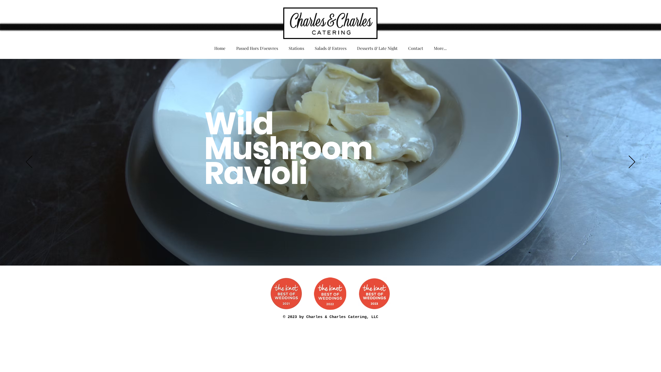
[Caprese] (412, 252)
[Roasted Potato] (407, 252)
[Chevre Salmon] (319, 252)
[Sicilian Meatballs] (300, 252)
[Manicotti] (370, 252)
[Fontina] (258, 252)
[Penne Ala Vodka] (398, 252)
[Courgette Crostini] (314, 252)
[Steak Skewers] (323, 252)
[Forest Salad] (277, 252)
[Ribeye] (268, 252)
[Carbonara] (309, 252)
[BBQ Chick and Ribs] (305, 252)
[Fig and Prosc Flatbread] (356, 252)
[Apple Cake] (388, 252)
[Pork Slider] (263, 252)
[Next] (632, 162)
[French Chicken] (272, 252)
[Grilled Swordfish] (365, 252)
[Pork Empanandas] (295, 252)
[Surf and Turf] (328, 252)
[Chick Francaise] (393, 252)
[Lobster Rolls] (374, 252)
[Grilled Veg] (342, 252)
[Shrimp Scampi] (402, 252)
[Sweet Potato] (249, 252)
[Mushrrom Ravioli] (254, 252)
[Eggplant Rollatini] (384, 252)
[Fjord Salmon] (291, 252)
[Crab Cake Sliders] (360, 252)
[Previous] (29, 162)
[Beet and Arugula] (347, 252)
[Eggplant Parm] (286, 252)
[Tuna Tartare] (281, 252)
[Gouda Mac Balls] (337, 252)
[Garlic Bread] (333, 252)
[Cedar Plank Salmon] (351, 252)
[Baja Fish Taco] (379, 252)
